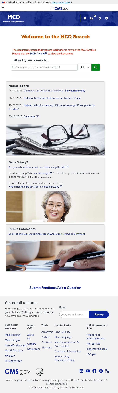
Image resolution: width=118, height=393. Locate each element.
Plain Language (63, 337)
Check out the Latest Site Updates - (54, 90)
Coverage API (31, 116)
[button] (85, 18)
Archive (45, 337)
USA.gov (91, 354)
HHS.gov (10, 355)
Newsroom (33, 349)
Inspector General (97, 349)
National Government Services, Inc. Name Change (52, 98)
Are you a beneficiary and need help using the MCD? (38, 167)
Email (62, 307)
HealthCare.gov (14, 350)
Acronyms (47, 332)
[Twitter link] (101, 371)
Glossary (46, 347)
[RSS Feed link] (107, 371)
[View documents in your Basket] (92, 18)
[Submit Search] (95, 67)
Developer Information (68, 351)
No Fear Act (93, 343)
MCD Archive (37, 53)
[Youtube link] (88, 371)
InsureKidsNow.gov (16, 345)
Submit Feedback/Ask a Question (55, 287)
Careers (31, 343)
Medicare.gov (12, 334)
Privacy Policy (62, 332)
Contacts (46, 342)
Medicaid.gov (12, 340)
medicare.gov (42, 173)
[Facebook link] (94, 371)
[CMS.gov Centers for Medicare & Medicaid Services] (59, 8)
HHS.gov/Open (13, 361)
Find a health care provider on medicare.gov (34, 187)
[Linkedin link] (81, 371)
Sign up (99, 314)
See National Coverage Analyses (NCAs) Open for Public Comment (47, 234)
